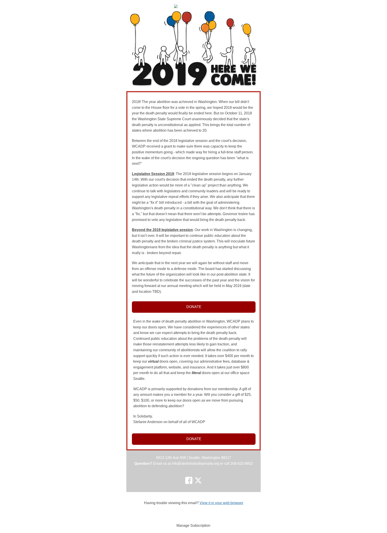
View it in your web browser (221, 503)
